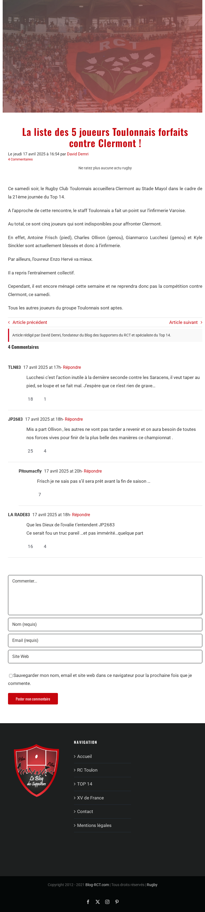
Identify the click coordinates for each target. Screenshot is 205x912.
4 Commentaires (20, 159)
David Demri (78, 154)
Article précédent (30, 322)
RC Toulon (87, 770)
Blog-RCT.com (97, 885)
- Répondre (71, 367)
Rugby (152, 885)
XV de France (90, 797)
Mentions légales (94, 825)
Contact (85, 811)
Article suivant (183, 322)
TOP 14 (84, 784)
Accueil (84, 756)
